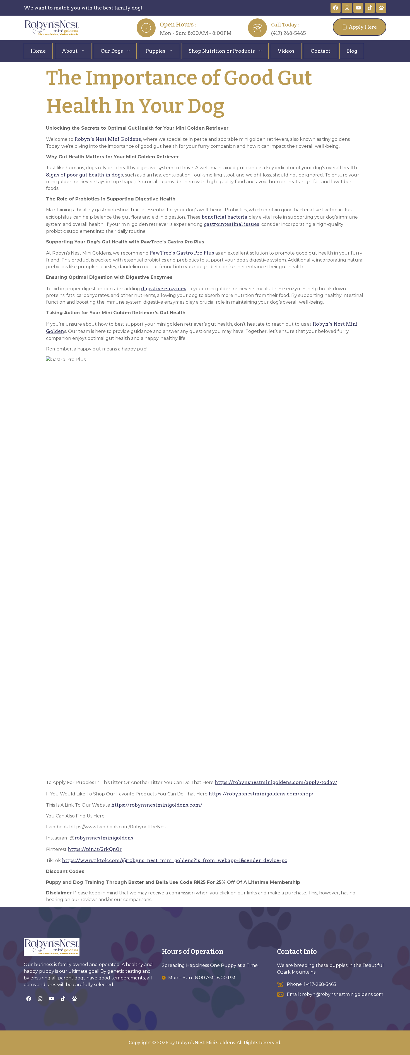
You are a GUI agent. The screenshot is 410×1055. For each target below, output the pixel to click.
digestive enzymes (163, 288)
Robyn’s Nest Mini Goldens (107, 139)
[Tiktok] (370, 8)
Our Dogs (112, 51)
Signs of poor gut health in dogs (84, 175)
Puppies (155, 51)
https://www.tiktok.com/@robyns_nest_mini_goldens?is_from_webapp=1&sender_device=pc (174, 860)
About (70, 51)
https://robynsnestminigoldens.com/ (156, 805)
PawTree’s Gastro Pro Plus (182, 253)
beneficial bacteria (224, 217)
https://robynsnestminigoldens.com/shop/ (261, 794)
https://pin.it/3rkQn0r (95, 849)
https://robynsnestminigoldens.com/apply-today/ (276, 782)
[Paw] (381, 8)
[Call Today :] (257, 27)
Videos (286, 51)
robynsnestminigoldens (103, 838)
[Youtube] (358, 8)
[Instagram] (347, 8)
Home (38, 51)
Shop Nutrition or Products (222, 51)
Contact (320, 51)
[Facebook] (336, 8)
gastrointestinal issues (231, 224)
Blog (351, 51)
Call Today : (285, 25)
